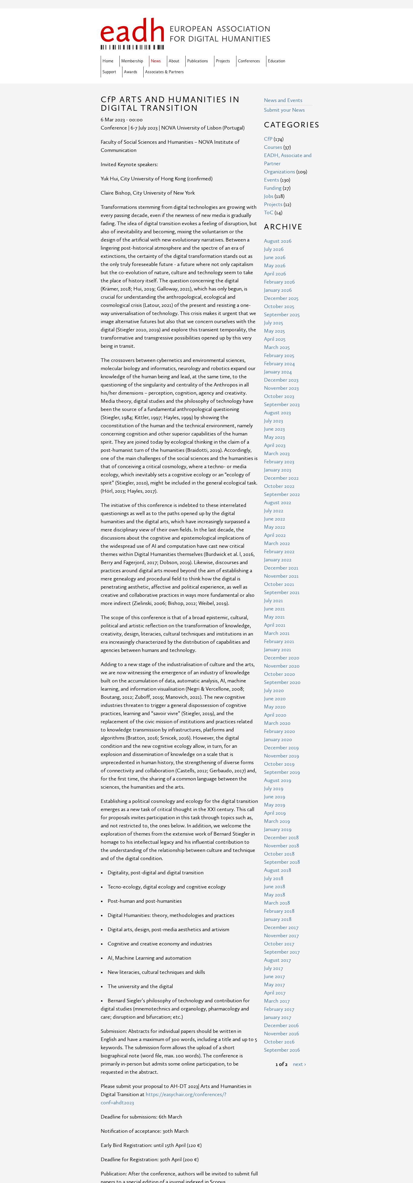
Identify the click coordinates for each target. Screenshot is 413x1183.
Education (276, 61)
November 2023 (281, 388)
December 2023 (281, 380)
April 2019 (275, 813)
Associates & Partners (164, 72)
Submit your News (284, 110)
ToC (268, 212)
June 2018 (274, 886)
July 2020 (274, 690)
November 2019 (281, 756)
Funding (272, 188)
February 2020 (279, 731)
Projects (223, 61)
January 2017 (277, 1017)
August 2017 (277, 960)
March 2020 (277, 723)
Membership (132, 61)
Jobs (268, 196)
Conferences (249, 61)
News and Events (283, 100)
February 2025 (279, 355)
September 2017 (282, 952)
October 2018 (279, 854)
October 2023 (279, 396)
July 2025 (273, 323)
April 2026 (275, 274)
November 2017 (281, 935)
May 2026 (274, 265)
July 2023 (273, 421)
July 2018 (273, 878)
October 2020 (279, 674)
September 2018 (282, 862)
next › (299, 1064)
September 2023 (282, 404)
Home (107, 61)
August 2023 (277, 412)
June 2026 (274, 257)
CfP (268, 139)
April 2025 (274, 339)
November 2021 (281, 576)
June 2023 (274, 429)
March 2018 (277, 903)
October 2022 (279, 486)
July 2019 (273, 788)
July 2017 (273, 968)
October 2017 (279, 944)
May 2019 (274, 805)
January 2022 (277, 560)
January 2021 (277, 649)
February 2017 (279, 1009)
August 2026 (277, 241)
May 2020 (275, 707)
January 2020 (278, 739)
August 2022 (277, 502)
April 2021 (274, 625)
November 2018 (281, 846)
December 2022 (281, 478)
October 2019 (279, 764)
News (156, 61)
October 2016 (279, 1042)
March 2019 (277, 821)
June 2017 (274, 976)
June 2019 (274, 797)
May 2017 (274, 984)
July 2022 (273, 511)
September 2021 (282, 592)
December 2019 (281, 747)
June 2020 (275, 698)
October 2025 (279, 306)
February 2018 (279, 911)
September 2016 (282, 1050)
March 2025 (277, 347)
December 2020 (281, 658)
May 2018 (274, 895)
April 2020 (275, 715)
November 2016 (281, 1033)
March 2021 (277, 633)
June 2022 (274, 519)
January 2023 (277, 470)
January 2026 (278, 290)
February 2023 (279, 461)
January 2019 (277, 829)
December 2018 (281, 837)
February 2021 (279, 641)
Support (109, 72)
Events (271, 180)
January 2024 (278, 372)
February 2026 (279, 282)
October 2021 (279, 584)
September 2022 (282, 494)
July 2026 (274, 249)
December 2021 (281, 568)
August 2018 (277, 870)
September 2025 (282, 314)
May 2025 (274, 331)
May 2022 (274, 527)
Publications (197, 61)
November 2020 (282, 666)
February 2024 (279, 363)
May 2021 (274, 617)
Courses (273, 147)
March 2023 (277, 453)
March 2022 (277, 543)
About (174, 61)
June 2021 (274, 609)
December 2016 (281, 1025)
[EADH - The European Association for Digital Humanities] (185, 45)
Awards (130, 72)
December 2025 (281, 298)
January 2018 (277, 919)
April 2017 (274, 993)
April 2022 (275, 535)
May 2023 (274, 437)
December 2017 (281, 927)
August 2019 (277, 780)
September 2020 (282, 682)
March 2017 (277, 1001)
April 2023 (274, 445)
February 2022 (279, 551)
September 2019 (282, 772)
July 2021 (273, 600)
